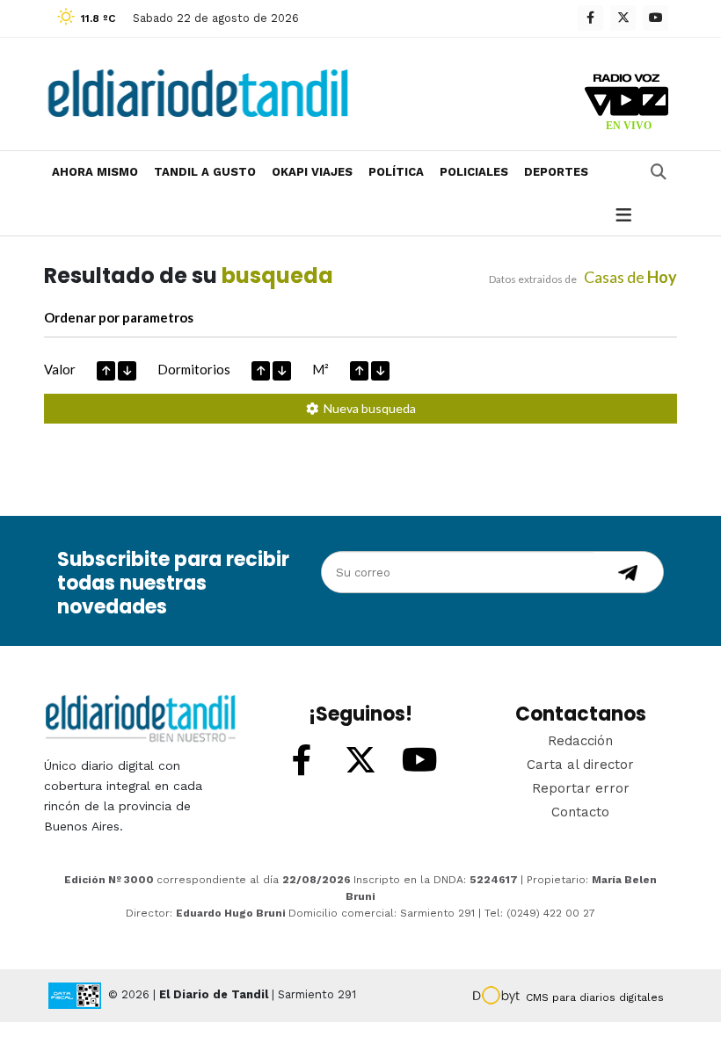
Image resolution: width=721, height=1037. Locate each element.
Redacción (580, 741)
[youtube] (655, 18)
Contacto (580, 812)
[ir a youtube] (419, 761)
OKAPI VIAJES (312, 171)
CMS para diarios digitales (595, 997)
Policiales (474, 171)
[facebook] (590, 18)
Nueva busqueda (367, 408)
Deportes (556, 171)
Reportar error (581, 788)
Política (396, 171)
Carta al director (580, 764)
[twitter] (623, 18)
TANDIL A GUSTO (205, 171)
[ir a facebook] (301, 761)
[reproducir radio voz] (626, 104)
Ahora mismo (95, 171)
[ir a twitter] (360, 761)
